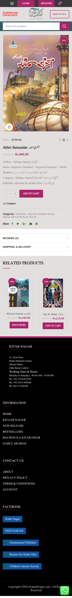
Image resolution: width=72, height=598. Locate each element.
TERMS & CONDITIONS (19, 484)
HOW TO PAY (59, 14)
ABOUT (8, 472)
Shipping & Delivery (17, 246)
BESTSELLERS (13, 432)
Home (6, 140)
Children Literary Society (24, 566)
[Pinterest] (37, 223)
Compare (11, 203)
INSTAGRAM (14, 531)
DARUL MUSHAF (15, 444)
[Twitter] (18, 223)
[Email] (31, 223)
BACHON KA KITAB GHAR (21, 438)
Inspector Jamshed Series (41, 214)
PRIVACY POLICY (15, 478)
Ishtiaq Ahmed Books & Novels (19, 217)
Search (64, 26)
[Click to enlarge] (9, 127)
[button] (53, 325)
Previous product (60, 140)
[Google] (24, 223)
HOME (7, 414)
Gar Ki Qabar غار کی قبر (53, 314)
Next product (67, 140)
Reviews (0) (10, 238)
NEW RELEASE (13, 426)
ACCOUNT (10, 490)
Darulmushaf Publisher (22, 543)
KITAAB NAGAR (14, 420)
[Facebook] (12, 223)
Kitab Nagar (12, 519)
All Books (16, 140)
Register (46, 3)
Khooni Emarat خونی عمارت (19, 313)
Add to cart (31, 193)
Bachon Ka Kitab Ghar (23, 555)
